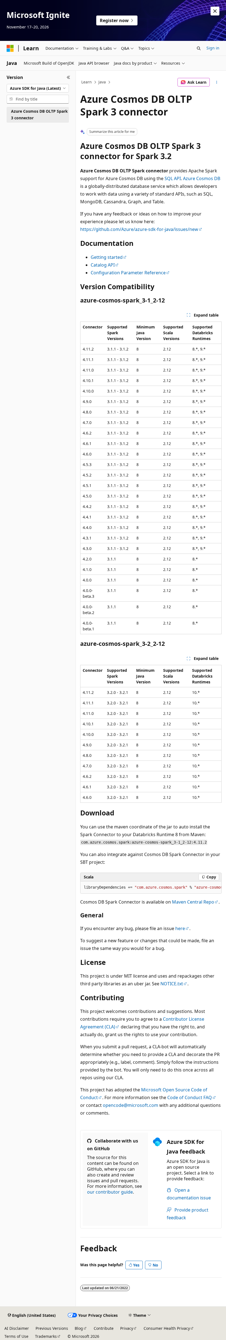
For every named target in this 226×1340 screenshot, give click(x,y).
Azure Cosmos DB (201, 178)
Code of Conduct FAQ (189, 1097)
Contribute (104, 1328)
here (180, 928)
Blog (79, 1328)
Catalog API (103, 265)
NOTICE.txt (171, 984)
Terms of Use (16, 1336)
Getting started (107, 257)
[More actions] (217, 82)
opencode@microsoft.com (130, 1105)
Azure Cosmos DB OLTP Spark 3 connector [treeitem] (39, 115)
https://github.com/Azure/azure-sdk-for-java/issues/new (139, 229)
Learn (86, 82)
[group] (151, 887)
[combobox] (38, 88)
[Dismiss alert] (215, 11)
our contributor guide (110, 1192)
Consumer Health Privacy (167, 1328)
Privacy (126, 1328)
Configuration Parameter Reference (128, 273)
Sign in (212, 48)
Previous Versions (52, 1328)
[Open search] (198, 48)
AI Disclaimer (16, 1328)
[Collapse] (68, 77)
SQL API (173, 178)
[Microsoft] (10, 48)
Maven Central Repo (193, 902)
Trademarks (46, 1336)
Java (102, 82)
